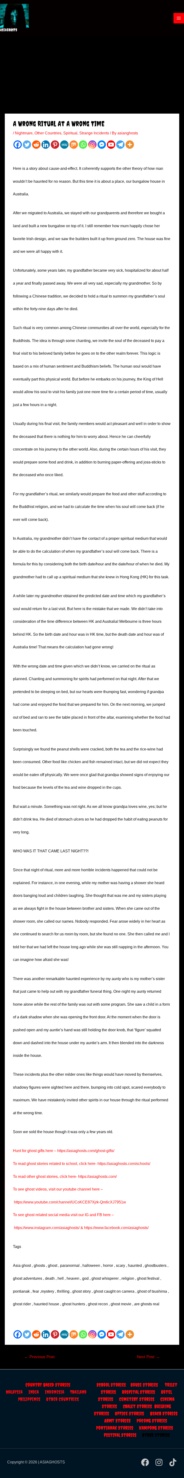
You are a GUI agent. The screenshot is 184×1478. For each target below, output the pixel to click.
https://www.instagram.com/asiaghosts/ (47, 1228)
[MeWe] (64, 144)
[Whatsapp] (83, 144)
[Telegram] (120, 144)
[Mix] (73, 144)
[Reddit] (36, 144)
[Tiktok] (173, 1462)
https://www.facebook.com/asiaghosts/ (116, 1228)
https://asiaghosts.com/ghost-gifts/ (85, 1151)
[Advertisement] (92, 72)
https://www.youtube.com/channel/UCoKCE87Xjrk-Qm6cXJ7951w (70, 1202)
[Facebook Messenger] (102, 144)
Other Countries (47, 133)
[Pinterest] (55, 144)
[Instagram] (92, 144)
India (37, 1392)
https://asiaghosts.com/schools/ (124, 1164)
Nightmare (24, 133)
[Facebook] (17, 144)
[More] (130, 144)
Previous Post (39, 1357)
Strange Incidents (94, 133)
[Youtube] (111, 144)
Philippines (32, 1399)
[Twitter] (27, 144)
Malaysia (14, 1392)
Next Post (148, 1357)
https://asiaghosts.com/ (97, 1177)
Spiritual (70, 133)
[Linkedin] (45, 144)
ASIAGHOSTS (8, 30)
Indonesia (57, 1392)
